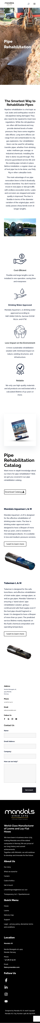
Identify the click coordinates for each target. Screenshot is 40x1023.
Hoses (6, 906)
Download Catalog (13, 492)
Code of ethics (9, 881)
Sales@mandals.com (12, 967)
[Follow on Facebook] (4, 719)
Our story (7, 867)
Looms (6, 910)
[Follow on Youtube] (16, 719)
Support (7, 920)
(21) (22, 890)
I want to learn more (15, 544)
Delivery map (9, 915)
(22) (26, 890)
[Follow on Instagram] (12, 719)
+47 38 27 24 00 (8, 702)
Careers (7, 876)
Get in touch (29, 790)
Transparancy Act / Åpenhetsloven (17, 894)
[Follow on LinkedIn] (8, 719)
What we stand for (10, 872)
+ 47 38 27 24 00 (10, 960)
